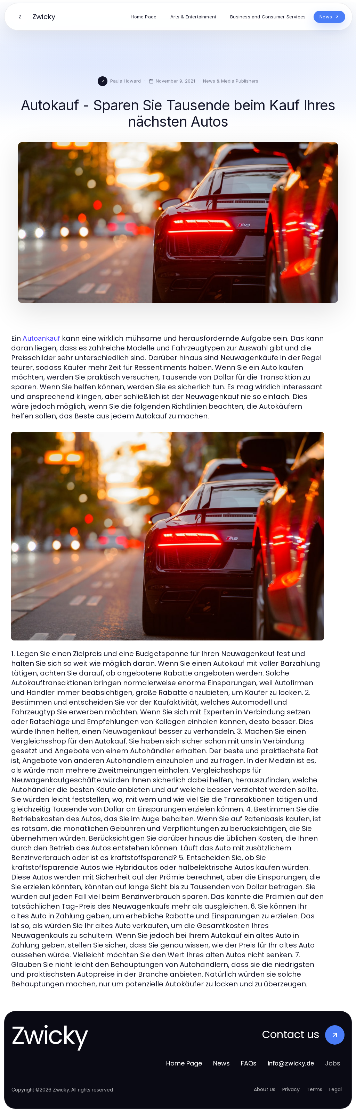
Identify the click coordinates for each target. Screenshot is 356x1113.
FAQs (249, 1063)
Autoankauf (41, 338)
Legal (335, 1089)
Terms (314, 1089)
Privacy (291, 1089)
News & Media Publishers (230, 81)
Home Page (184, 1063)
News (221, 1063)
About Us (264, 1089)
